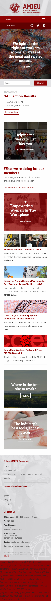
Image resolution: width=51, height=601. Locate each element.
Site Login (6, 556)
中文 (5, 491)
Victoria (7, 478)
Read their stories (25, 149)
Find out (25, 395)
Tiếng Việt (8, 499)
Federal (7, 466)
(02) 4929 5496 (12, 521)
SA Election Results (20, 96)
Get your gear (25, 439)
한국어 (6, 495)
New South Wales (10, 470)
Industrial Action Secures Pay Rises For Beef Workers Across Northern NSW (25, 282)
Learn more (25, 221)
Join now (25, 66)
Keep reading (11, 112)
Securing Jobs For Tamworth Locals (22, 249)
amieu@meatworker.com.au (20, 542)
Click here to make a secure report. (17, 546)
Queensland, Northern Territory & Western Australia (23, 474)
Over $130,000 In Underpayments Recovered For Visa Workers (21, 317)
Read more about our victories (19, 187)
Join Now (10, 25)
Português (8, 503)
